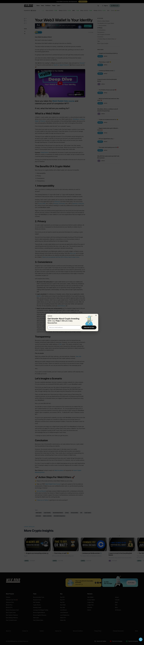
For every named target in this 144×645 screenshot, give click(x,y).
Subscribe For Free (89, 327)
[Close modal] (96, 315)
